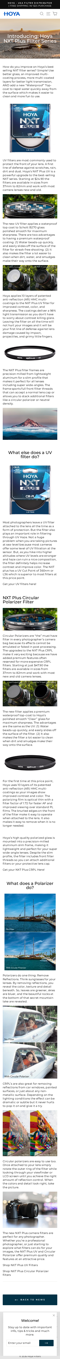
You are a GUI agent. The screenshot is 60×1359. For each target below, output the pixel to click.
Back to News (32, 1299)
